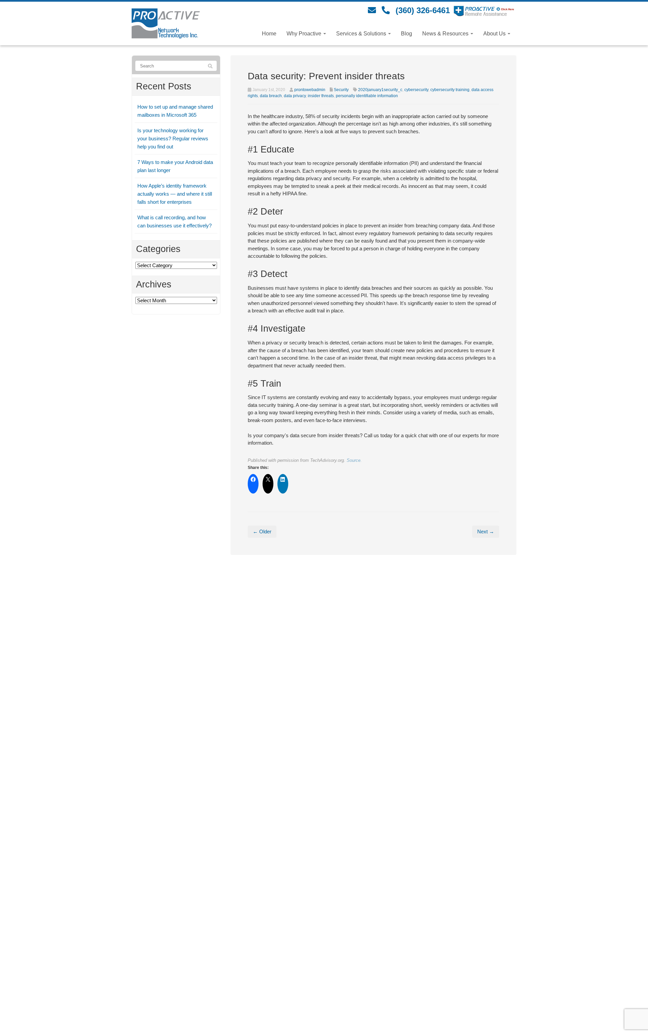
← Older (262, 531)
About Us (495, 33)
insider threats (321, 95)
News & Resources (446, 33)
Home (269, 33)
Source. (354, 460)
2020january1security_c (380, 89)
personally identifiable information (367, 95)
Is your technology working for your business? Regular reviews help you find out (172, 138)
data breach (271, 95)
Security (341, 89)
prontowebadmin (309, 89)
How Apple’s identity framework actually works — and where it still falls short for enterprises (174, 194)
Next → (485, 531)
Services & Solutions (361, 33)
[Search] (210, 66)
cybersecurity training (449, 89)
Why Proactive (305, 33)
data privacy (295, 95)
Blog (406, 33)
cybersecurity (416, 89)
